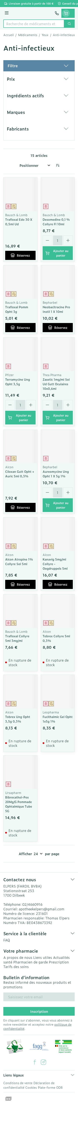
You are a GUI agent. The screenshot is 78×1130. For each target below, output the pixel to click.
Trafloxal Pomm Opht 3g (16, 309)
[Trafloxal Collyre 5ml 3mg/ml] (20, 611)
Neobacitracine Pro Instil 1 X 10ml (56, 309)
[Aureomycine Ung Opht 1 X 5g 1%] (58, 446)
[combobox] (33, 24)
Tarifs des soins (16, 966)
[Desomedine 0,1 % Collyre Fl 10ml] (58, 194)
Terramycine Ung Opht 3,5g (17, 381)
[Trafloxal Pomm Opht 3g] (20, 282)
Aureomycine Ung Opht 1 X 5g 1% (56, 473)
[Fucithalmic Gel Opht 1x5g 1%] (58, 691)
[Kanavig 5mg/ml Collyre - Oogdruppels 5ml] (58, 534)
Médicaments (27, 35)
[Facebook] (35, 1062)
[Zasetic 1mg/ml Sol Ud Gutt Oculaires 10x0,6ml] (58, 354)
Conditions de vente (17, 1083)
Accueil (8, 35)
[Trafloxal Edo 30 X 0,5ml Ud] (20, 194)
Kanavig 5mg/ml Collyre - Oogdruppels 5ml (55, 563)
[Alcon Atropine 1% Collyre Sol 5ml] (20, 534)
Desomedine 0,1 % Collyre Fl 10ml (56, 221)
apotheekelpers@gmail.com (41, 908)
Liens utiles (42, 957)
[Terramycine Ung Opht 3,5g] (20, 354)
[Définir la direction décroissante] (57, 165)
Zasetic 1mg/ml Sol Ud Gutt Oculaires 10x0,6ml (56, 384)
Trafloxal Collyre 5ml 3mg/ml (17, 638)
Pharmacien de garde (30, 961)
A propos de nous (17, 957)
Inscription (39, 1011)
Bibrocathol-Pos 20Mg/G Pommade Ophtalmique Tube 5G (18, 804)
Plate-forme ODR (50, 1087)
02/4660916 (32, 904)
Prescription (59, 961)
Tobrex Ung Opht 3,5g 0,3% (17, 718)
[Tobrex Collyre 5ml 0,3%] (58, 611)
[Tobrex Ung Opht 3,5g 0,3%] (20, 691)
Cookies (31, 1087)
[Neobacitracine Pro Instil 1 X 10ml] (58, 282)
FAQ (6, 939)
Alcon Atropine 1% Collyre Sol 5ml (19, 561)
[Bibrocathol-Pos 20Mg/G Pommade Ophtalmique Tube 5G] (20, 772)
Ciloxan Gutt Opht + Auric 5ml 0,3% (19, 473)
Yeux (45, 35)
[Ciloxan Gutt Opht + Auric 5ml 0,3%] (20, 446)
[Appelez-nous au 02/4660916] (57, 13)
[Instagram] (43, 1062)
